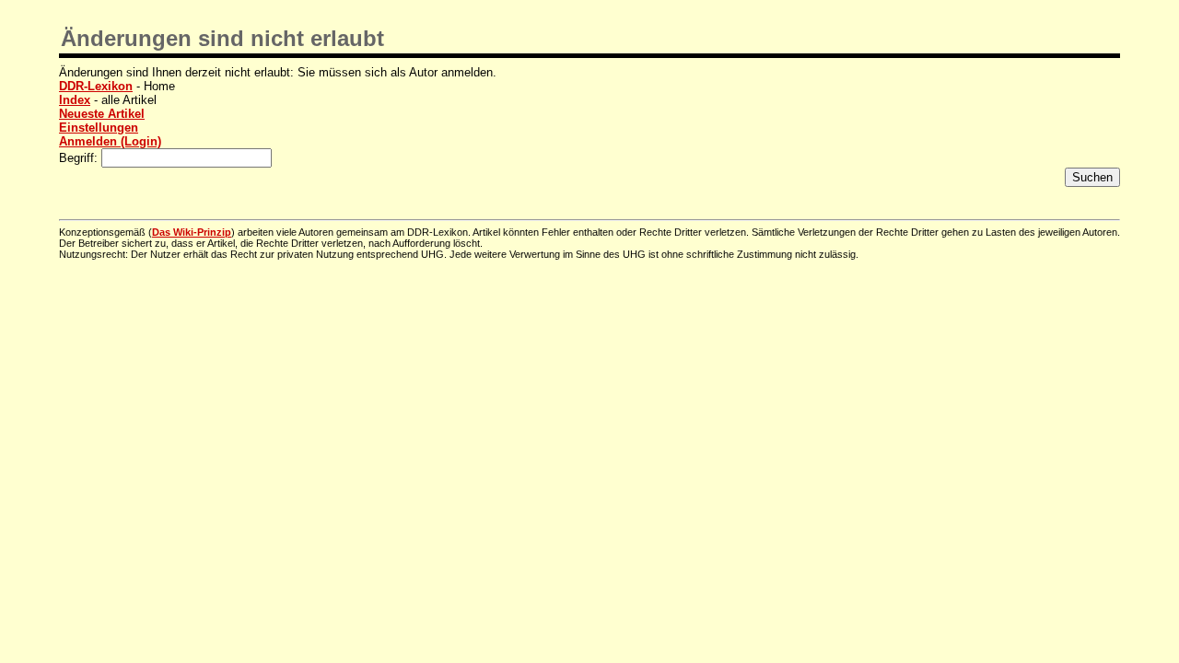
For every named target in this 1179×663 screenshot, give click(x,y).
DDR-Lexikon (96, 86)
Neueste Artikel (102, 114)
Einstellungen (98, 127)
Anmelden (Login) (110, 141)
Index (74, 100)
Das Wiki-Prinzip (191, 232)
